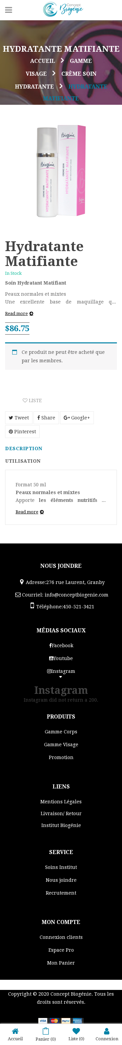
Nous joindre (61, 880)
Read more (16, 313)
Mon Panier (61, 963)
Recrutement (61, 893)
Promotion (61, 757)
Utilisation (23, 461)
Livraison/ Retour (61, 813)
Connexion (107, 1038)
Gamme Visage (61, 744)
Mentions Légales (61, 801)
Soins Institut (61, 867)
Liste (34, 400)
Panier (46, 1039)
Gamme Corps (61, 731)
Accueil (42, 61)
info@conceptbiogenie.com (76, 595)
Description (23, 448)
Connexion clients (61, 937)
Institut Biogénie (61, 825)
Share (47, 417)
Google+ (80, 417)
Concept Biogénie (71, 994)
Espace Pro (61, 950)
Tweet (21, 417)
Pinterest (24, 431)
